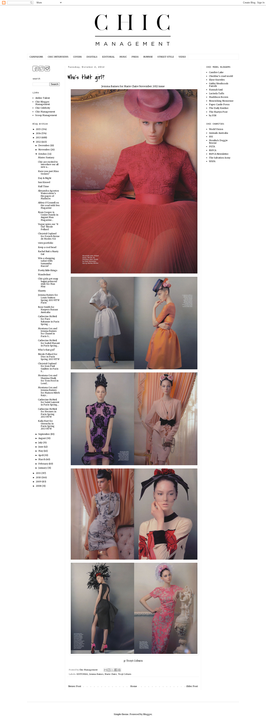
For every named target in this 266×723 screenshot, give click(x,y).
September (44, 434)
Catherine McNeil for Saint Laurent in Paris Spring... (48, 402)
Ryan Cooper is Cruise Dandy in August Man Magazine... (48, 216)
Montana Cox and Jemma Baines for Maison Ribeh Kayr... (49, 391)
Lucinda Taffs (216, 93)
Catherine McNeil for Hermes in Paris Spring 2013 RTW (47, 413)
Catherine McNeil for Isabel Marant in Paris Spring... (49, 343)
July (40, 442)
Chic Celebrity (42, 108)
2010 (38, 477)
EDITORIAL (108, 56)
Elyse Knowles (217, 79)
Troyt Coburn (134, 660)
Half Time (43, 186)
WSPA (212, 161)
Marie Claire (111, 674)
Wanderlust (44, 274)
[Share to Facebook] (116, 670)
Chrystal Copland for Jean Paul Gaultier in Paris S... (48, 367)
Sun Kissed (44, 182)
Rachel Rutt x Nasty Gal (48, 252)
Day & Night (44, 178)
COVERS (77, 56)
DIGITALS (91, 56)
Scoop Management (46, 115)
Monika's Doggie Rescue (218, 141)
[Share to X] (112, 670)
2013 (38, 137)
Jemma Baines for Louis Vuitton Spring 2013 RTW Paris (49, 299)
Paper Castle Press (219, 104)
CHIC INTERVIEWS (58, 56)
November (44, 149)
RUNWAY (148, 56)
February (43, 463)
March (42, 459)
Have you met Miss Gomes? (48, 172)
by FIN (212, 115)
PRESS (135, 56)
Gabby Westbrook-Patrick (219, 84)
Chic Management (45, 111)
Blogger (147, 714)
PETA (212, 146)
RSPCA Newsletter (219, 154)
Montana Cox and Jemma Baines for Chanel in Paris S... (47, 332)
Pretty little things (47, 270)
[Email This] (105, 670)
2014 (38, 133)
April (41, 455)
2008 (39, 486)
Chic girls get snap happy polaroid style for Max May (48, 282)
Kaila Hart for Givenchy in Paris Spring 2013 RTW (46, 425)
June (41, 446)
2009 (39, 481)
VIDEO (182, 56)
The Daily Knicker (219, 108)
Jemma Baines (96, 674)
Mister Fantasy (46, 157)
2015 (38, 129)
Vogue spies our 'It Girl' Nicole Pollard (48, 227)
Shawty (42, 290)
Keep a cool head (47, 247)
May (41, 451)
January (42, 467)
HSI (211, 136)
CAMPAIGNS (36, 56)
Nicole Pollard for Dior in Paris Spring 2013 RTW (49, 357)
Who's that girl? (46, 349)
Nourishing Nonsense (221, 100)
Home (133, 686)
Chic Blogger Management (42, 103)
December (44, 145)
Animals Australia (218, 133)
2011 (38, 473)
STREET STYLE (165, 56)
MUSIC (123, 56)
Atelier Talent (42, 98)
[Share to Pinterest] (119, 670)
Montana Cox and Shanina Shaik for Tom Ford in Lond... (48, 379)
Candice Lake (216, 72)
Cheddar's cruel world (221, 76)
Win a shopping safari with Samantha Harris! (46, 262)
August (42, 438)
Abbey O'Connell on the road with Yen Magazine (49, 205)
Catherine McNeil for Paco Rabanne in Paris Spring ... (48, 320)
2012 (38, 141)
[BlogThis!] (109, 670)
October (42, 154)
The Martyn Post (218, 111)
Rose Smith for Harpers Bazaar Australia (48, 310)
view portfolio (45, 243)
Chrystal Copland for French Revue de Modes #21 (49, 236)
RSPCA (212, 150)
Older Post (192, 686)
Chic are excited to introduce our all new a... (48, 164)
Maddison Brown (218, 97)
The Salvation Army (219, 157)
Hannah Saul (216, 89)
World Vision (216, 129)
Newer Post (74, 686)
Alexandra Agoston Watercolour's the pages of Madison (48, 194)
